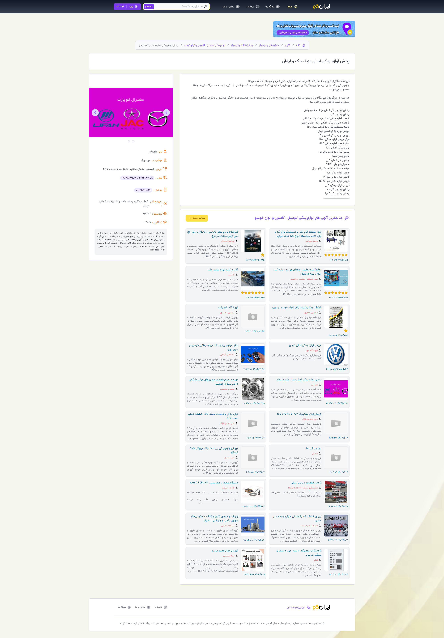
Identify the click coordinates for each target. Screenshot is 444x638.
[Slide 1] (133, 141)
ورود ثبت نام (125, 6)
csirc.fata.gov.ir (157, 250)
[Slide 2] (129, 141)
